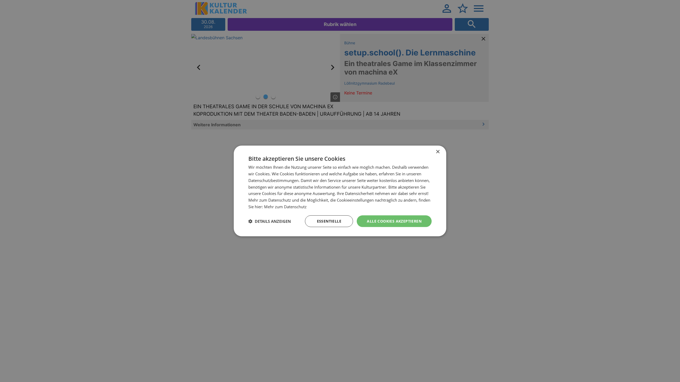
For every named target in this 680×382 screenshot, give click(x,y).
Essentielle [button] (329, 220)
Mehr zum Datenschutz (285, 206)
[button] (269, 221)
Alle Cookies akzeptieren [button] (394, 220)
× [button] (438, 152)
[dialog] (340, 191)
